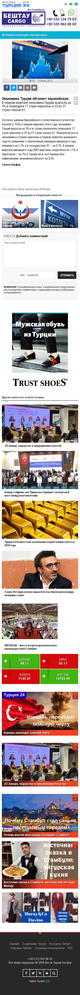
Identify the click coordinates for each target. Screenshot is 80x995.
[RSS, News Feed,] (40, 973)
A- (76, 103)
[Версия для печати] (27, 88)
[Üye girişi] (47, 973)
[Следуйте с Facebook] (26, 973)
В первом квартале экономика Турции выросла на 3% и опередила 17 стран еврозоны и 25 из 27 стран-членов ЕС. (36, 106)
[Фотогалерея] (76, 4)
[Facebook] (7, 88)
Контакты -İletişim (60, 944)
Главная (14, 944)
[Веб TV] (71, 4)
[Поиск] (53, 973)
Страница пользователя (50, 948)
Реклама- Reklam (21, 948)
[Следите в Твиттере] (33, 973)
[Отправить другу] (20, 88)
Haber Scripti (37, 981)
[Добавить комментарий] (34, 88)
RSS (70, 948)
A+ (76, 98)
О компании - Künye (34, 944)
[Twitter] (14, 88)
